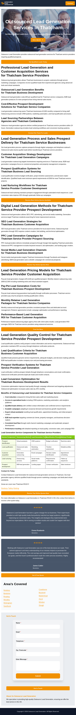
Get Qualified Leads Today (38, 62)
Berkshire (7, 593)
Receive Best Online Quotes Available (38, 200)
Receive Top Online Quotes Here (38, 265)
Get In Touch (38, 688)
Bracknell (42, 593)
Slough (41, 605)
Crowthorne (43, 589)
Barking (16, 488)
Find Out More (38, 329)
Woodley (7, 600)
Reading (7, 596)
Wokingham (8, 603)
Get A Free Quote (38, 575)
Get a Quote (37, 40)
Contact (70, 3)
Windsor (42, 602)
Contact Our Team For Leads (38, 133)
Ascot (41, 599)
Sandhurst (7, 606)
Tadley (10, 488)
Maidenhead (43, 596)
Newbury (4, 488)
